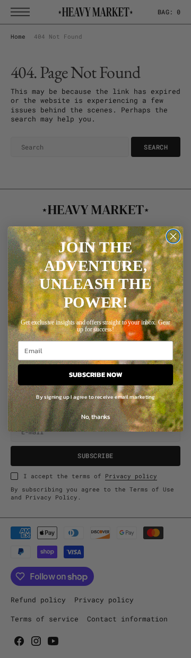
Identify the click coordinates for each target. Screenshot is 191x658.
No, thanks (95, 417)
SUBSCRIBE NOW (96, 375)
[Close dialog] (173, 236)
